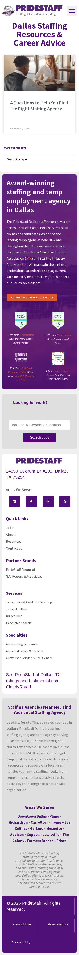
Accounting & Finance (22, 644)
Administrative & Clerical (24, 651)
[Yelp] (64, 501)
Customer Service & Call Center (29, 658)
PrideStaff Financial (20, 569)
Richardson (18, 822)
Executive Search (19, 623)
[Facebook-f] (31, 501)
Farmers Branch (40, 840)
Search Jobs (39, 437)
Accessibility (21, 942)
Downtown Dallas (32, 816)
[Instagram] (48, 501)
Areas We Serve (18, 489)
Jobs (9, 527)
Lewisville (51, 834)
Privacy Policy (58, 924)
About (10, 534)
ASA (29, 258)
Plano (54, 816)
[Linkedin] (14, 501)
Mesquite (54, 828)
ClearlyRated (27, 334)
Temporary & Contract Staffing (29, 602)
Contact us (14, 548)
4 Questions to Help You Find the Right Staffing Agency (39, 106)
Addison (17, 834)
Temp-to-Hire (16, 609)
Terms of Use (21, 924)
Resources (13, 541)
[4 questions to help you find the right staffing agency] (39, 73)
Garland (36, 828)
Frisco (61, 840)
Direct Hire (14, 616)
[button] (72, 11)
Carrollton (39, 822)
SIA (24, 264)
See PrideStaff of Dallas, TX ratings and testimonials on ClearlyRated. (33, 680)
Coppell (33, 834)
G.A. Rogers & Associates (24, 576)
